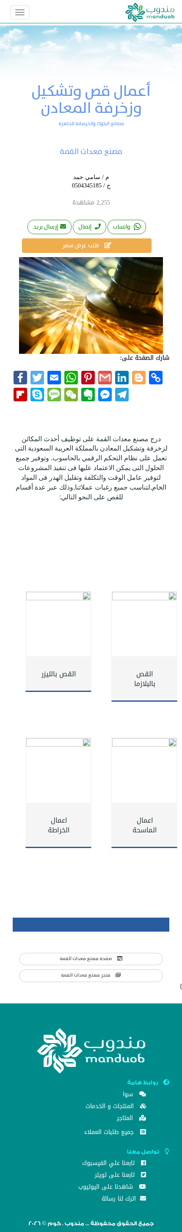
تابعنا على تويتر (116, 1176)
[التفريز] (144, 770)
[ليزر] (58, 624)
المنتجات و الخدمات (110, 1107)
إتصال (85, 227)
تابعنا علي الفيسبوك (109, 1164)
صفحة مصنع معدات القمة (86, 959)
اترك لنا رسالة (120, 1199)
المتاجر (126, 1119)
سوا (129, 1095)
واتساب (122, 227)
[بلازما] (144, 624)
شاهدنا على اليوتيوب (106, 1188)
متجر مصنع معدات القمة (86, 975)
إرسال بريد (45, 227)
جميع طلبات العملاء (110, 1133)
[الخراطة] (58, 770)
